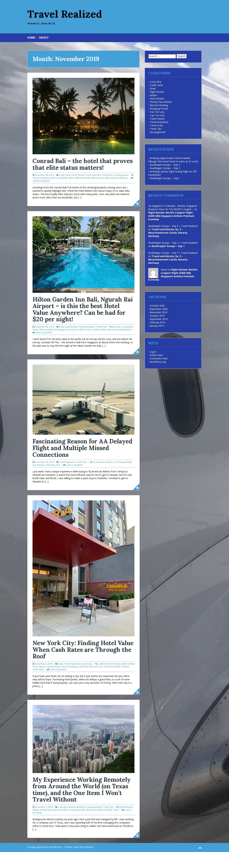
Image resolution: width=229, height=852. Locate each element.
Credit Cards (65, 175)
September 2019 (159, 319)
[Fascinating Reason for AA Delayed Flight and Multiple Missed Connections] (83, 399)
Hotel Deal (83, 666)
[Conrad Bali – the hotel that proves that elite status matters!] (83, 115)
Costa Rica (63, 807)
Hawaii (36, 809)
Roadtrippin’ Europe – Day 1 (165, 178)
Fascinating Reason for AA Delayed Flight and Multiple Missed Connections (82, 447)
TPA (58, 464)
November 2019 (158, 312)
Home (31, 37)
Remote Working (76, 807)
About (44, 37)
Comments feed (158, 358)
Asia (114, 326)
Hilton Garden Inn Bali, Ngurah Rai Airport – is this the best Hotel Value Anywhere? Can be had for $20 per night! (83, 309)
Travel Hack (38, 669)
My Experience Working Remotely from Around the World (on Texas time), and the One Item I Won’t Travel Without (82, 789)
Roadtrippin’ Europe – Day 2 (165, 168)
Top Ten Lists (157, 115)
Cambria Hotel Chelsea (109, 663)
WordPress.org (158, 361)
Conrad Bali (61, 177)
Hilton (70, 177)
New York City (96, 666)
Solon (76, 847)
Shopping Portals (159, 108)
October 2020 (157, 305)
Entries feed (156, 355)
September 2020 (159, 309)
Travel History (157, 118)
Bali (52, 177)
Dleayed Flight (125, 462)
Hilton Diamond (82, 177)
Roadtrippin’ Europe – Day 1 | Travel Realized (172, 252)
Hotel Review (78, 175)
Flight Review (157, 91)
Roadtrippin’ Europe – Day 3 (165, 164)
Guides (153, 95)
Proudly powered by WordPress (44, 847)
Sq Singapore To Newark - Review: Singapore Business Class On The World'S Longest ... (172, 207)
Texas (116, 809)
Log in (153, 351)
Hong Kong (45, 809)
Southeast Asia (124, 329)
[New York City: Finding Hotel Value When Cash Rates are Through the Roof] (83, 568)
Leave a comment (41, 180)
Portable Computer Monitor (72, 809)
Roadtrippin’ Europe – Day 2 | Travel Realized (172, 226)
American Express (41, 177)
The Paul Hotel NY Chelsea (116, 666)
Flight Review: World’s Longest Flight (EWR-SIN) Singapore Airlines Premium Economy (171, 216)
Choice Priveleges (69, 666)
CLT (115, 462)
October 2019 (157, 315)
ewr (34, 464)
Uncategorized (121, 175)
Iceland (54, 809)
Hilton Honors (97, 177)
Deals (61, 326)
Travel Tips (108, 175)
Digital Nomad (126, 807)
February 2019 (157, 322)
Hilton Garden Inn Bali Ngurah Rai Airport (58, 329)
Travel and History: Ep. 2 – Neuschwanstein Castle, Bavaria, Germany (168, 233)
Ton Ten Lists (157, 112)
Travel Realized (64, 14)
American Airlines (104, 462)
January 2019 (157, 325)
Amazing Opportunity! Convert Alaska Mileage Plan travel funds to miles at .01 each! (173, 159)
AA (93, 462)
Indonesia (123, 177)
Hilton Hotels (111, 177)
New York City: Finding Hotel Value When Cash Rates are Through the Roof (83, 649)
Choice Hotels (53, 666)
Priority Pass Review (161, 101)
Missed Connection (46, 464)
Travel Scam (156, 125)
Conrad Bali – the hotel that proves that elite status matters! (83, 164)
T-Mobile (108, 809)
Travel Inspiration (93, 175)
